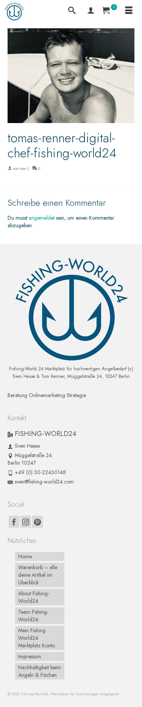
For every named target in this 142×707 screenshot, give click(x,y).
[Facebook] (14, 522)
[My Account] (90, 11)
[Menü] (128, 11)
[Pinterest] (37, 522)
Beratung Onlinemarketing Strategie (47, 395)
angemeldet (42, 218)
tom (23, 168)
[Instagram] (25, 522)
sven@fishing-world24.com (44, 481)
